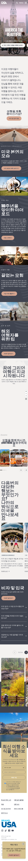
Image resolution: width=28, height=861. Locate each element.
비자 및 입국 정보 (14, 118)
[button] (14, 652)
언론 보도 (16, 804)
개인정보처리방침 (14, 788)
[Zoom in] (26, 391)
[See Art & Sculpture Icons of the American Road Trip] (12, 538)
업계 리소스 (4, 813)
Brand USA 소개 (6, 800)
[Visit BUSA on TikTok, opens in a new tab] (6, 830)
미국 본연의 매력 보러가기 (11, 168)
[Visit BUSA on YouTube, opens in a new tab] (13, 830)
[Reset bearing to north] (26, 396)
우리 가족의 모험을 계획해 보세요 (14, 45)
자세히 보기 (4, 571)
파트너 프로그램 (18, 808)
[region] (14, 412)
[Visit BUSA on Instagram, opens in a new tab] (2, 830)
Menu (21, 3)
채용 (2, 804)
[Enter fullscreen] (26, 399)
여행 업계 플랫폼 (18, 800)
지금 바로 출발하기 (9, 293)
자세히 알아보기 (14, 855)
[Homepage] (4, 3)
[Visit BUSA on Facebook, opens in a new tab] (9, 830)
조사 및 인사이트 (6, 808)
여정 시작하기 (8, 238)
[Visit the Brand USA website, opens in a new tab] (9, 823)
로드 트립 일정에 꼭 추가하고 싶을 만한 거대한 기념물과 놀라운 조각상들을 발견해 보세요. (12, 565)
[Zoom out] (26, 393)
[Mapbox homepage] (3, 435)
